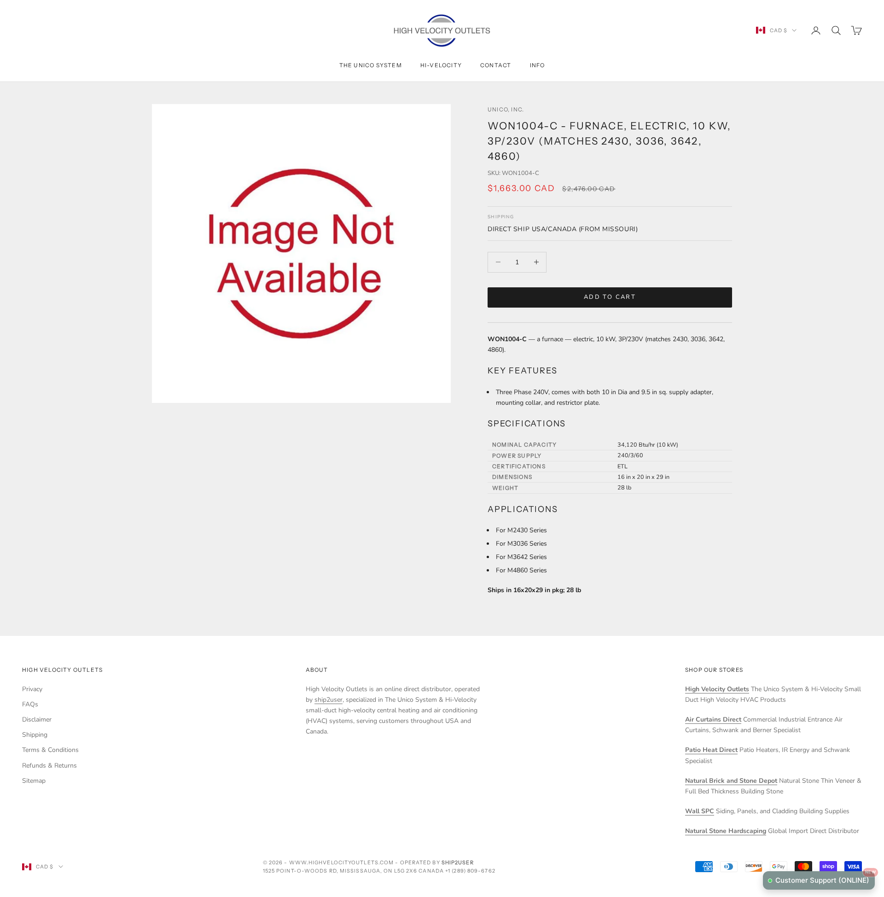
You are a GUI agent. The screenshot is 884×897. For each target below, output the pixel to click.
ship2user (328, 699)
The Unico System (370, 65)
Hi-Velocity (441, 65)
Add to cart (610, 297)
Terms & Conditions (50, 750)
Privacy (32, 689)
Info (537, 65)
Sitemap (34, 780)
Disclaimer (37, 719)
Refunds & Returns (49, 765)
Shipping (34, 734)
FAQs (30, 704)
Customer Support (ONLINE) (825, 878)
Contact (495, 65)
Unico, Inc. (506, 109)
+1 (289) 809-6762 (470, 871)
